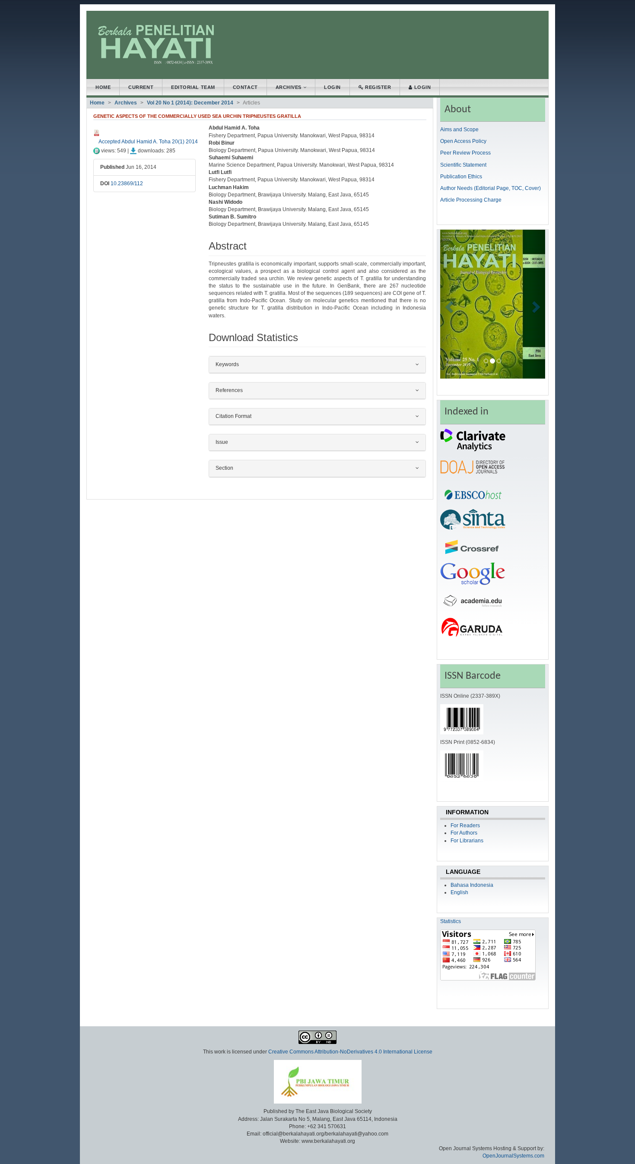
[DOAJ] (472, 466)
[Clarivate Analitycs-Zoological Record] (472, 439)
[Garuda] (472, 627)
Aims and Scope (459, 130)
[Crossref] (472, 547)
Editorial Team (193, 87)
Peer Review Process (465, 153)
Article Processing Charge (471, 200)
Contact (245, 87)
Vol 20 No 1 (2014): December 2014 (190, 103)
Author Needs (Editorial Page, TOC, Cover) (490, 188)
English (459, 892)
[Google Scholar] (472, 573)
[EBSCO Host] (472, 493)
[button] (448, 304)
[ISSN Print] (461, 765)
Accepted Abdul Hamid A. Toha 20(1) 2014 (148, 142)
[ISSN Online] (461, 719)
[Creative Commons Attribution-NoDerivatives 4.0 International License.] (317, 1037)
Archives (289, 87)
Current (140, 87)
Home (103, 87)
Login (332, 87)
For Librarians (467, 841)
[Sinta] (472, 520)
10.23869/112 (127, 183)
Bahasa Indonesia (472, 885)
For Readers (465, 825)
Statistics (450, 921)
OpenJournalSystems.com (513, 1156)
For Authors (464, 833)
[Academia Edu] (472, 600)
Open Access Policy (463, 141)
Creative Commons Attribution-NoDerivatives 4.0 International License (350, 1052)
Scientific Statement (463, 165)
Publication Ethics (461, 177)
